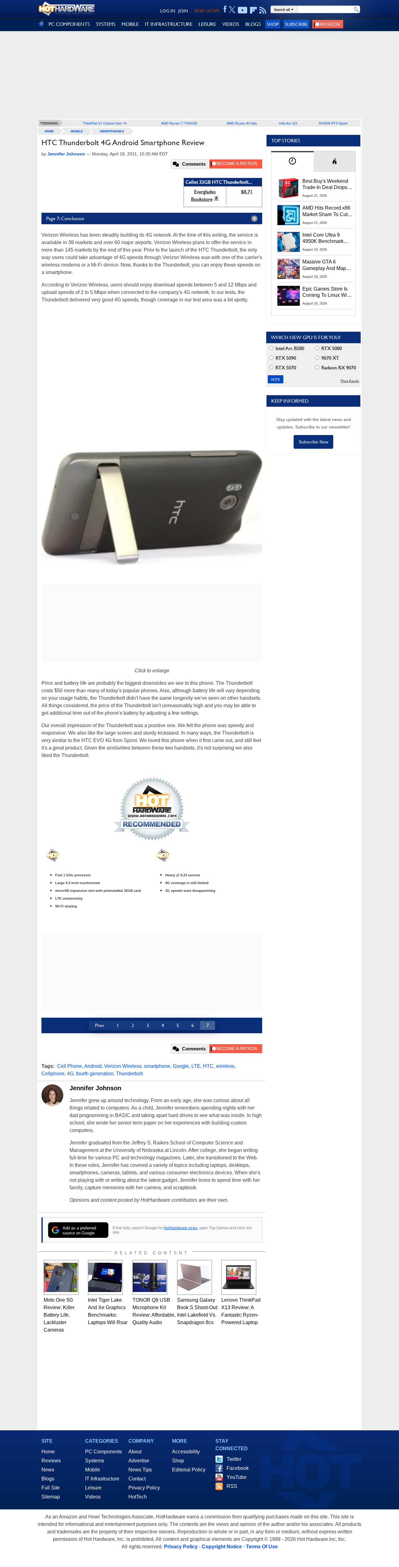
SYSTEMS (105, 24)
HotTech (137, 1496)
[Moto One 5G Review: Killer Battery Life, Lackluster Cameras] (61, 1277)
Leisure (93, 1487)
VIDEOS (230, 24)
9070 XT (329, 358)
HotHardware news (180, 1227)
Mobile (77, 131)
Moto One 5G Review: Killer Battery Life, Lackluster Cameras (59, 1315)
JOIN (183, 10)
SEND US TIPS (206, 10)
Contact (137, 1478)
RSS (232, 1486)
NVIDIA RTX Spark (333, 123)
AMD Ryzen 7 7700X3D (179, 123)
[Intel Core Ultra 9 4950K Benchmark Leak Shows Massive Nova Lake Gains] (288, 242)
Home (48, 1451)
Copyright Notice (222, 1546)
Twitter (234, 1459)
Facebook (238, 1468)
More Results (350, 381)
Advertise (138, 1460)
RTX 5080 (331, 348)
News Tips (140, 1469)
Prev (99, 1025)
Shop (273, 24)
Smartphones (112, 131)
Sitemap (50, 1496)
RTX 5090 (285, 358)
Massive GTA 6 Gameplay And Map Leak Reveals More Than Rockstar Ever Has (324, 265)
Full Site (50, 1487)
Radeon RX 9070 (338, 368)
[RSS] (263, 10)
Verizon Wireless (123, 1066)
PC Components (103, 1451)
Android (93, 1066)
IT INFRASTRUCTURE (168, 24)
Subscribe (296, 24)
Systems (94, 1460)
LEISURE (207, 24)
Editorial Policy (188, 1469)
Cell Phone (69, 1066)
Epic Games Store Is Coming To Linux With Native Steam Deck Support (326, 292)
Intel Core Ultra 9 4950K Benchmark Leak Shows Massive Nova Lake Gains (325, 238)
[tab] (292, 161)
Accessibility (186, 1451)
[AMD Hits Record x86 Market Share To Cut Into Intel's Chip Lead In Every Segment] (288, 215)
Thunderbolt (129, 1073)
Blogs (47, 1478)
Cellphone (53, 1073)
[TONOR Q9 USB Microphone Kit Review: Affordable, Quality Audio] (150, 1277)
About (135, 1451)
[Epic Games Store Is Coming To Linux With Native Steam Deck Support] (288, 296)
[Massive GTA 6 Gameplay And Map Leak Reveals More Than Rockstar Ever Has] (288, 269)
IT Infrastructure (102, 1478)
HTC (208, 1066)
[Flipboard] (253, 10)
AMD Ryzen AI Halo (242, 123)
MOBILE (130, 24)
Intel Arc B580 (289, 348)
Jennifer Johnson (95, 1088)
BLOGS (253, 24)
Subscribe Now (313, 441)
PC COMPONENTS (69, 24)
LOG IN (167, 10)
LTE (195, 1066)
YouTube (237, 1477)
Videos (93, 1496)
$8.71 (246, 192)
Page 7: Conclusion (65, 218)
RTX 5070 (285, 368)
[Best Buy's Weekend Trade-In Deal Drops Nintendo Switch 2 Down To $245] (288, 188)
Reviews (51, 1460)
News (47, 1469)
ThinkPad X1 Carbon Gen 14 (105, 123)
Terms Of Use (262, 1546)
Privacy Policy (144, 1487)
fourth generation (94, 1073)
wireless (225, 1066)
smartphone (157, 1066)
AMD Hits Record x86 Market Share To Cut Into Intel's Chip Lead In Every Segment (326, 211)
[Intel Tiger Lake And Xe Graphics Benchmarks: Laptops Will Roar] (105, 1277)
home (49, 131)
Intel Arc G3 (288, 123)
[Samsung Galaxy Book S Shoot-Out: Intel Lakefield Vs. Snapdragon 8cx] (194, 1277)
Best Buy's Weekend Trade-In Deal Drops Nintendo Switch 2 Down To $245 (325, 184)
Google (181, 1066)
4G (70, 1073)
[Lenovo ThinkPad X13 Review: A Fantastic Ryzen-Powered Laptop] (239, 1277)
